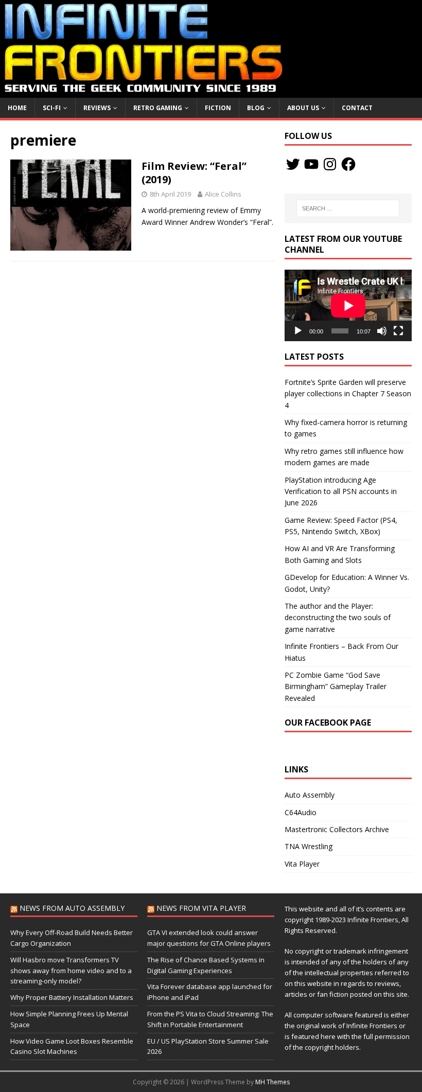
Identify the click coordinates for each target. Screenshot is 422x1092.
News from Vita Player (201, 908)
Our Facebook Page (328, 722)
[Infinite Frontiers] (211, 91)
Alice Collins (223, 194)
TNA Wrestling (308, 846)
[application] (348, 305)
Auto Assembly (310, 795)
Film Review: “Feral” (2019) (194, 172)
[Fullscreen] (398, 331)
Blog (256, 107)
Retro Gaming (157, 107)
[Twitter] (293, 164)
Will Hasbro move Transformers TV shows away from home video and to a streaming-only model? (71, 970)
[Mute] (382, 331)
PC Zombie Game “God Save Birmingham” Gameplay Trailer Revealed (335, 686)
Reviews (97, 107)
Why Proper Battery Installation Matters (71, 997)
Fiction (218, 107)
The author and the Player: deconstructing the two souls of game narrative (338, 617)
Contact (357, 107)
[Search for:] (348, 208)
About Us (303, 107)
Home (17, 107)
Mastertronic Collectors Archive (337, 829)
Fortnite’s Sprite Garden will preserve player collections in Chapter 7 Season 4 (348, 393)
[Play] (298, 331)
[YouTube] (311, 164)
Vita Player (302, 864)
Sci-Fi (52, 107)
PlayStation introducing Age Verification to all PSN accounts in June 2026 (341, 491)
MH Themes (272, 1082)
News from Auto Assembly (72, 908)
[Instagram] (330, 164)
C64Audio (300, 812)
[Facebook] (348, 164)
